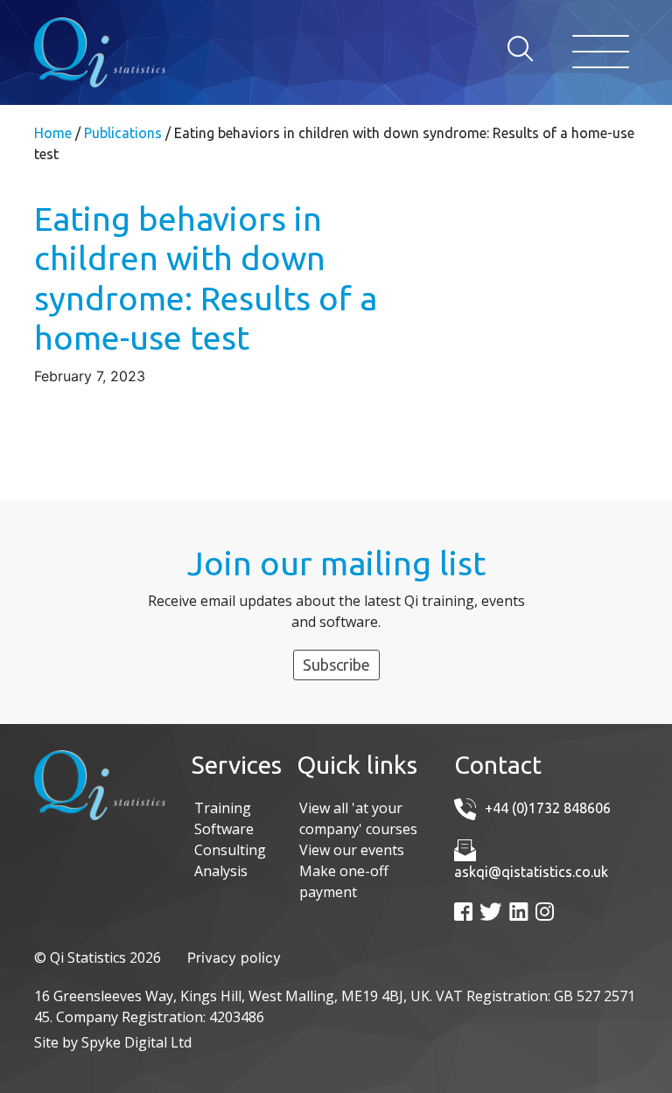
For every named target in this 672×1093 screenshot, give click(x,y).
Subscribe (336, 664)
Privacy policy (234, 957)
